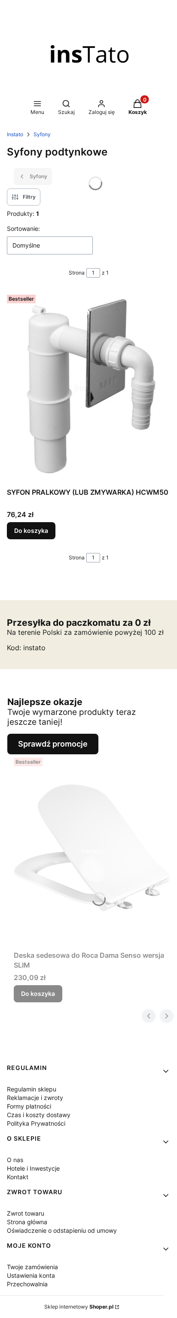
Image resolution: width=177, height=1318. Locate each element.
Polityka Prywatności (36, 1123)
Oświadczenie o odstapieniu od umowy (62, 1230)
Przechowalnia (27, 1284)
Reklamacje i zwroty (35, 1097)
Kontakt (17, 1177)
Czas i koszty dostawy (38, 1114)
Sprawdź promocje (53, 743)
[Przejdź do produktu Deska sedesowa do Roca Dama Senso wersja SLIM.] (92, 850)
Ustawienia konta (31, 1275)
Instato (15, 134)
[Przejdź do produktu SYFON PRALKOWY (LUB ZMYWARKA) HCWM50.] (88, 387)
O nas (15, 1159)
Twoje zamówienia (32, 1266)
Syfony (42, 134)
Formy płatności (29, 1106)
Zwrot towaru (25, 1213)
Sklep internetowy (78, 1306)
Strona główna (27, 1221)
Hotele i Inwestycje (33, 1168)
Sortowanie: (23, 228)
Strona (77, 272)
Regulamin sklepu (31, 1089)
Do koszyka (31, 530)
